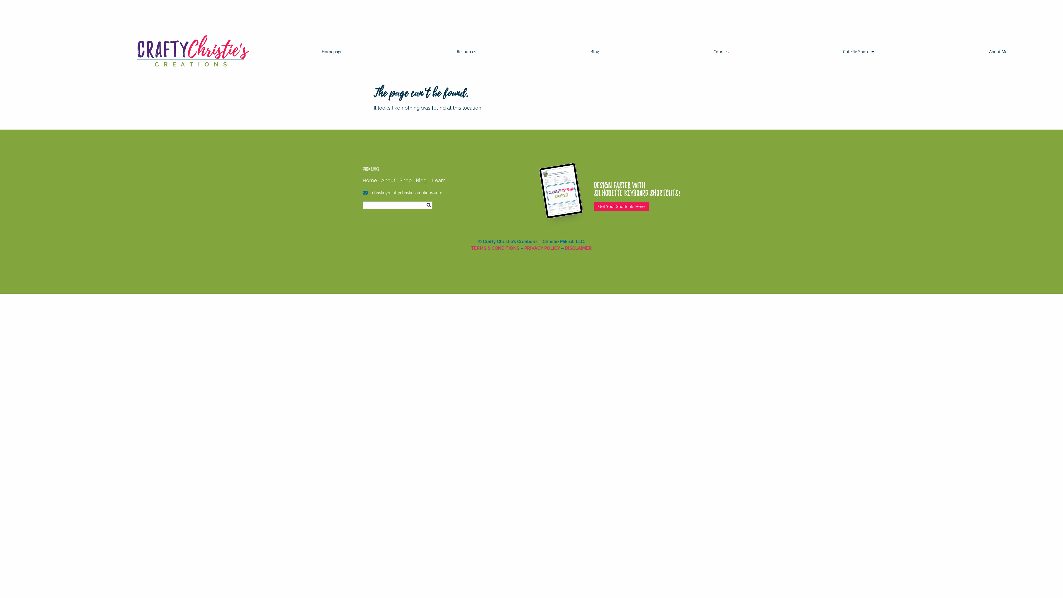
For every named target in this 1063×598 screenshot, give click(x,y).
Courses (721, 51)
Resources (466, 51)
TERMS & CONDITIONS (495, 248)
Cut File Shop (855, 51)
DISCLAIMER (578, 248)
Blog (594, 51)
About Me (998, 51)
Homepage (332, 51)
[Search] (428, 205)
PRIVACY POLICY (542, 248)
